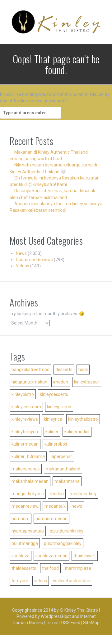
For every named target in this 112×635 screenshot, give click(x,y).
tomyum (20, 580)
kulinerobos (55, 444)
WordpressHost (56, 616)
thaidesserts (24, 568)
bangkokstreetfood (30, 369)
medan (57, 493)
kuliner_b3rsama (28, 456)
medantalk (55, 506)
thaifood (50, 568)
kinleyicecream (26, 406)
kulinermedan (25, 444)
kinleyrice (53, 419)
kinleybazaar (86, 381)
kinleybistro (23, 394)
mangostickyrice (28, 493)
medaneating (83, 493)
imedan (60, 381)
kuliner (51, 431)
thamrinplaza (78, 568)
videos (40, 580)
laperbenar (61, 456)
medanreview (25, 506)
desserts (63, 369)
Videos (22, 265)
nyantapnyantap (28, 530)
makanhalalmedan (30, 481)
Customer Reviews (34, 259)
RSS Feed (70, 622)
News (21, 253)
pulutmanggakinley (63, 543)
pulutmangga (25, 543)
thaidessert (84, 555)
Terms (52, 622)
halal (83, 369)
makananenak (26, 468)
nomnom (21, 518)
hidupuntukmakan (29, 381)
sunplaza (21, 555)
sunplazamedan (51, 555)
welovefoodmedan (71, 580)
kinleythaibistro (83, 419)
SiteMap (91, 622)
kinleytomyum (26, 431)
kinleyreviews (25, 419)
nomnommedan (51, 518)
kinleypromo (59, 406)
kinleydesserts (54, 394)
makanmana (67, 481)
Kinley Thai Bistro (81, 610)
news (77, 506)
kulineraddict (77, 431)
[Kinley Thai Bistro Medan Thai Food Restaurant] (56, 21)
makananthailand (63, 468)
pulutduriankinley (66, 530)
